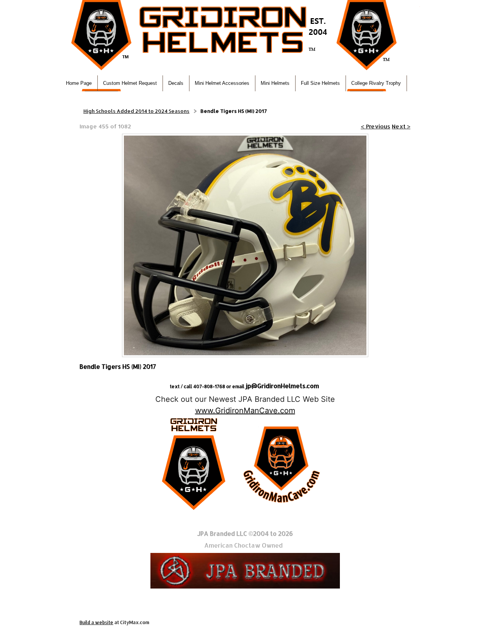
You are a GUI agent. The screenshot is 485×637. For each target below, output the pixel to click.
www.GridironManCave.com (245, 410)
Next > (401, 126)
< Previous (375, 126)
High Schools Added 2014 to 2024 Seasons (136, 111)
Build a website (96, 622)
